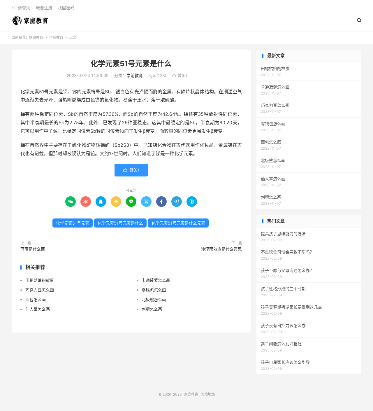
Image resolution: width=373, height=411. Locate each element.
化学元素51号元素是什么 (131, 63)
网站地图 (208, 394)
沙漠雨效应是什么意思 (221, 248)
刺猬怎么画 (152, 309)
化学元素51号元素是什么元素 (178, 223)
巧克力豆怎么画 (39, 289)
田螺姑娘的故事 (39, 280)
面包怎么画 (35, 299)
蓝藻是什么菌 (32, 248)
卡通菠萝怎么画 (156, 280)
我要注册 (44, 7)
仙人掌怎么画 (37, 309)
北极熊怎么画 (154, 299)
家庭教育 (30, 20)
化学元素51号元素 (72, 223)
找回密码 (66, 7)
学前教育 (56, 37)
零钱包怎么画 (154, 289)
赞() (179, 75)
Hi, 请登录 (21, 7)
